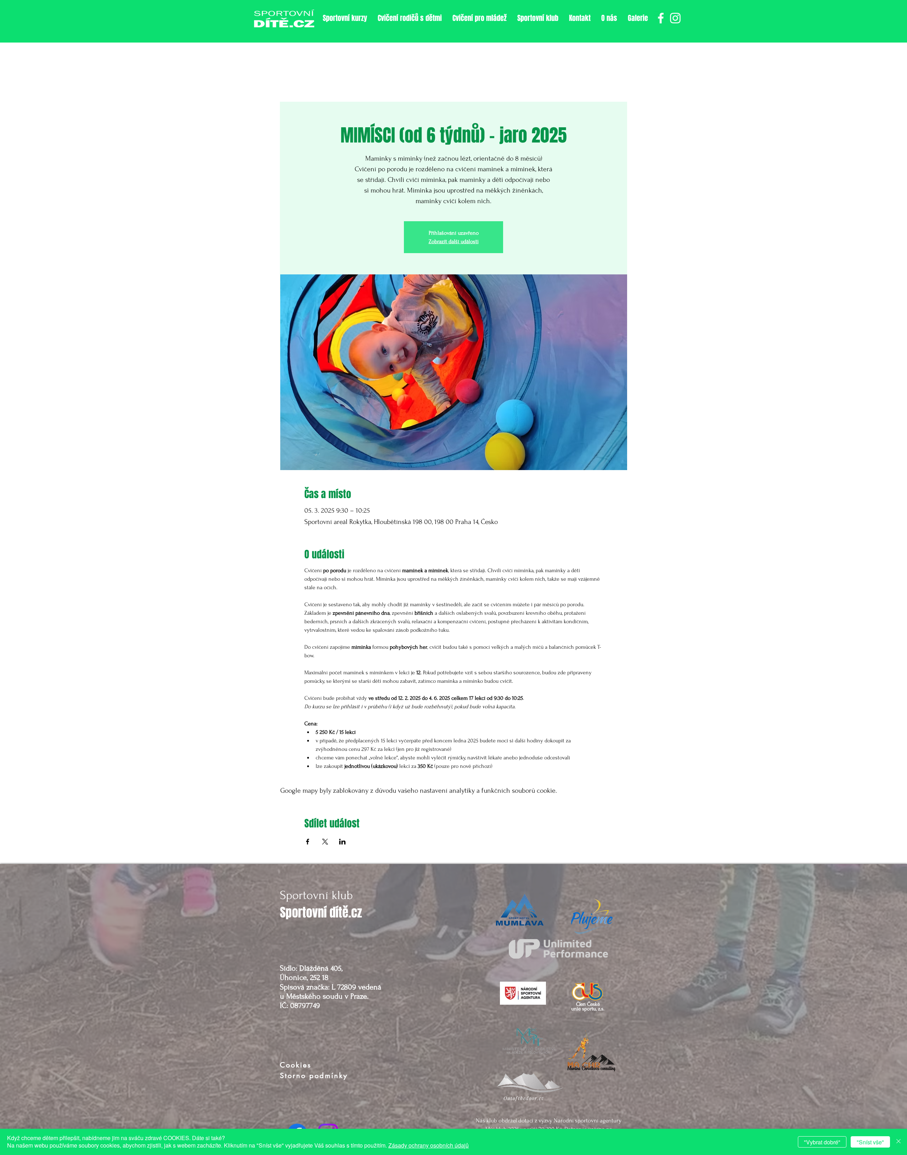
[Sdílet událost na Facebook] (307, 841)
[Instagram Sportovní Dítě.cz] (675, 18)
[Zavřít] (898, 1141)
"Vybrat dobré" (822, 1142)
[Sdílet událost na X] (325, 841)
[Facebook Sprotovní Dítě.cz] (661, 18)
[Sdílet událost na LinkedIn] (342, 841)
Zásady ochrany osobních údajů (428, 1145)
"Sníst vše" (870, 1142)
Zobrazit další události (454, 241)
